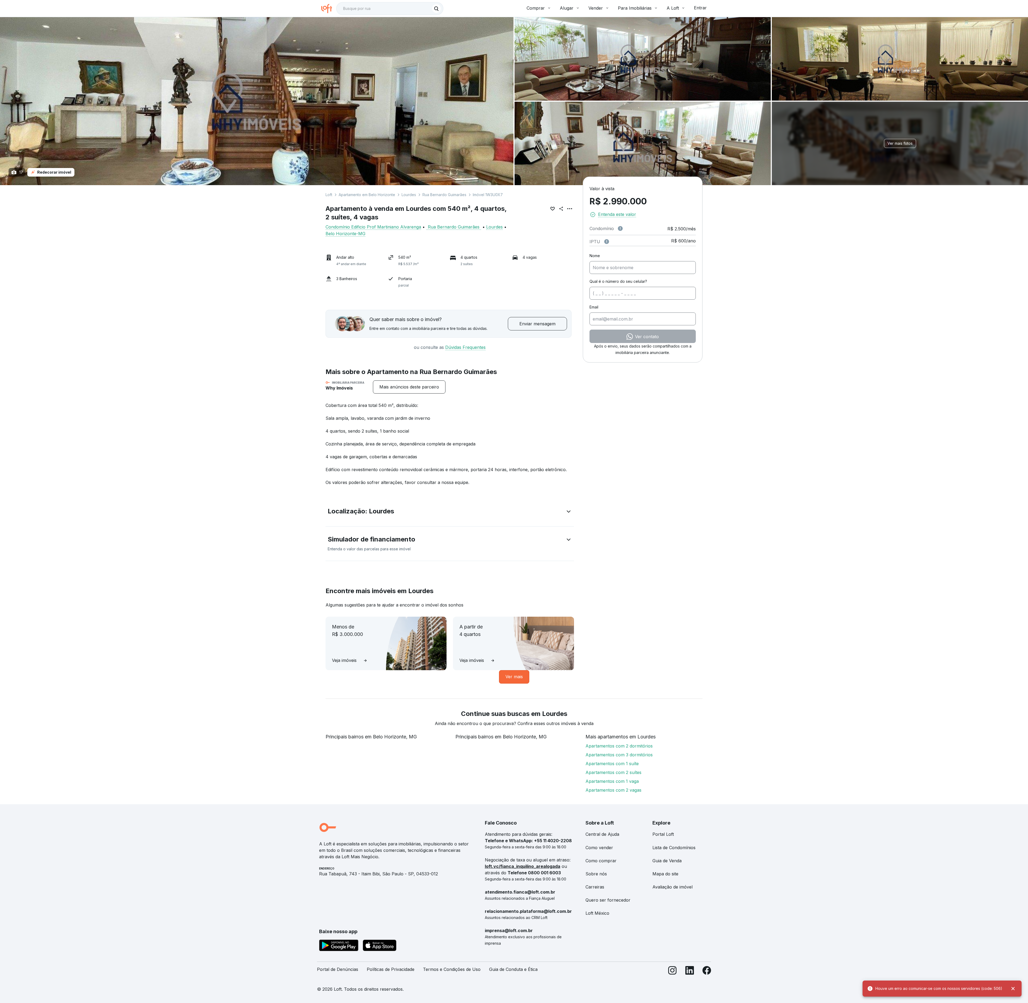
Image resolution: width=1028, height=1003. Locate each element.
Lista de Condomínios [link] (674, 847)
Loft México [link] (597, 913)
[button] (450, 512)
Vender (595, 8)
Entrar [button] (700, 7)
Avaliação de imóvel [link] (672, 887)
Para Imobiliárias (635, 8)
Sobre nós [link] (596, 873)
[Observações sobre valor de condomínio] (620, 228)
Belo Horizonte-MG (345, 233)
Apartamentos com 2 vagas (613, 790)
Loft (329, 194)
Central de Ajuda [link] (602, 834)
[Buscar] (436, 8)
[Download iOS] (379, 946)
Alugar (566, 8)
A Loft (673, 8)
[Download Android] (338, 946)
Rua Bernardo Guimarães (444, 194)
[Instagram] (672, 971)
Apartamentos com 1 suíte (612, 763)
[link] (409, 387)
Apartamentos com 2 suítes (613, 772)
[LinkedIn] (689, 971)
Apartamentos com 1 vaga (612, 781)
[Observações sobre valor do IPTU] (606, 241)
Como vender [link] (599, 847)
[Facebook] (706, 971)
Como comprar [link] (601, 860)
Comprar (536, 8)
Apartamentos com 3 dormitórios (619, 754)
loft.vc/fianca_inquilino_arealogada (522, 866)
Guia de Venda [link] (667, 860)
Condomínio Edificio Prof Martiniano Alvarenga (373, 227)
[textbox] (389, 8)
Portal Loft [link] (663, 834)
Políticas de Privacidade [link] (390, 969)
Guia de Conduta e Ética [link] (513, 969)
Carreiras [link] (594, 887)
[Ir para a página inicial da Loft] (328, 8)
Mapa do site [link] (665, 873)
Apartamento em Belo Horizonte (367, 194)
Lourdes (409, 194)
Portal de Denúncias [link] (337, 969)
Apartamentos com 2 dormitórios (619, 746)
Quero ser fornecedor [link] (607, 900)
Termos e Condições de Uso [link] (452, 969)
